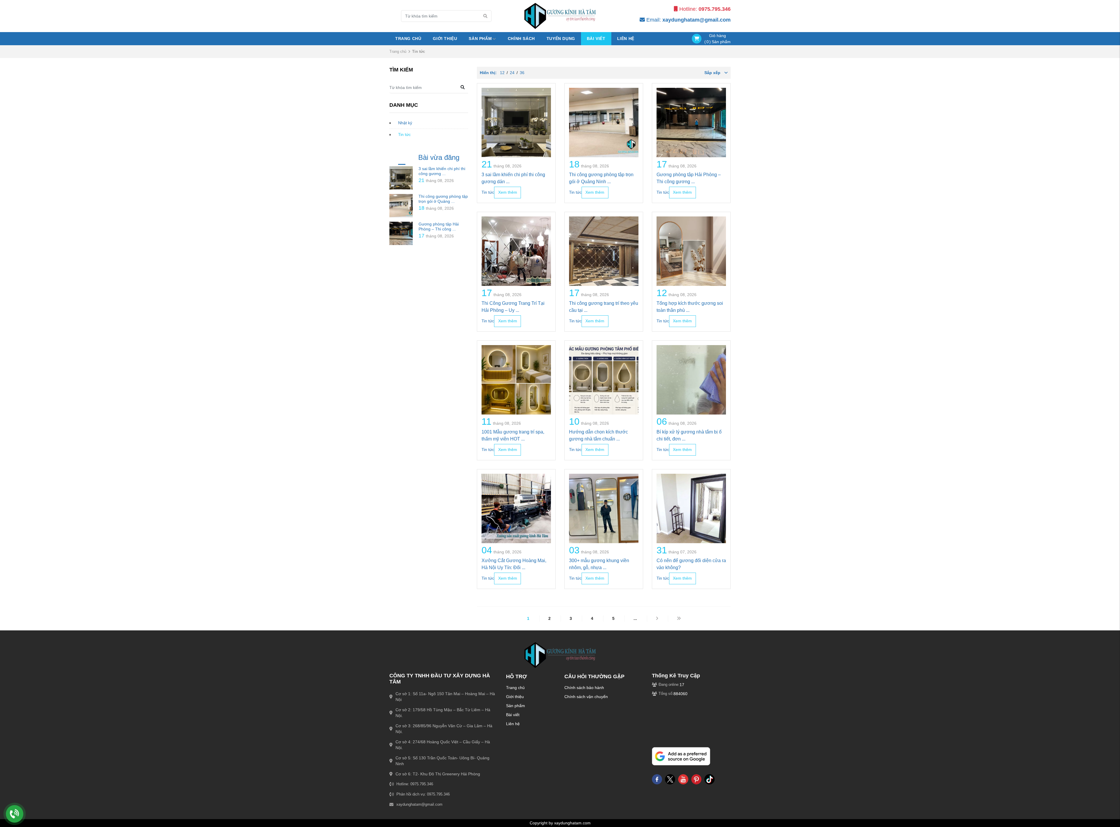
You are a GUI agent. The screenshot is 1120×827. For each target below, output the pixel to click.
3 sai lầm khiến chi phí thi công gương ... (442, 171)
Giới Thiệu (445, 38)
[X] (670, 779)
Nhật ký (405, 122)
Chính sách (521, 38)
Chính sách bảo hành (584, 687)
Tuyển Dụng (561, 38)
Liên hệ (513, 723)
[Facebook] (657, 779)
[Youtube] (683, 779)
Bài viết (596, 38)
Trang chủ (408, 38)
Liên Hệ (625, 38)
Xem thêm (507, 192)
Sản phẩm (515, 705)
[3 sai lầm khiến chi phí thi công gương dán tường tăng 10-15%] (401, 178)
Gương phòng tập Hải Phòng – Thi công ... (439, 226)
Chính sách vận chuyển (586, 696)
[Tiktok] (709, 779)
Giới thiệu (515, 696)
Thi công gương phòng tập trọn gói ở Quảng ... (443, 199)
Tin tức (404, 134)
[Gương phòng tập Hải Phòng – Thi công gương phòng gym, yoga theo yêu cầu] (401, 233)
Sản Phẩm (480, 38)
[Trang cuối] (679, 618)
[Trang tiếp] (657, 618)
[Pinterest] (696, 779)
